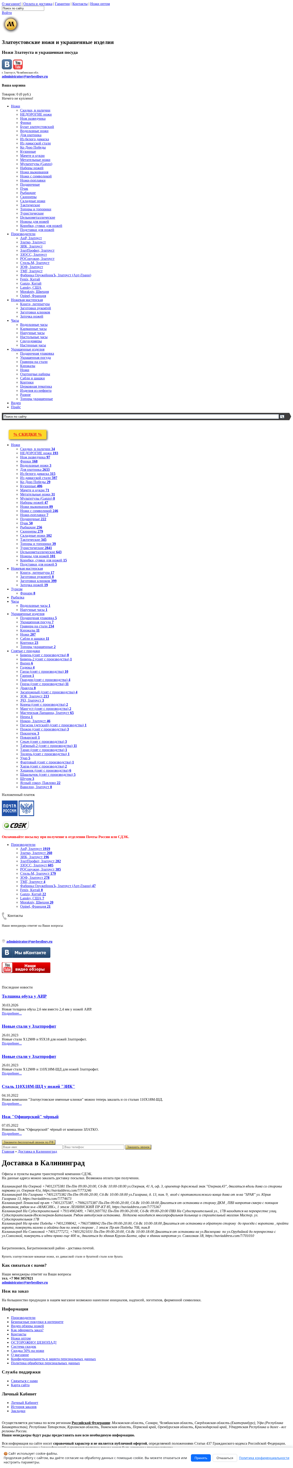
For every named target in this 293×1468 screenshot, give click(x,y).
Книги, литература (35, 304)
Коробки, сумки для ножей (41, 226)
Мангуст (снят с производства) (45, 709)
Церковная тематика (36, 386)
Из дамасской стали (35, 143)
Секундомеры (31, 341)
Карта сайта (20, 1385)
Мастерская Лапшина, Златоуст (47, 713)
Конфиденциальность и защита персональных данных (53, 1359)
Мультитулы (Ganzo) (36, 164)
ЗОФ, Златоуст (31, 267)
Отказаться (225, 1458)
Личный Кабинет (24, 1403)
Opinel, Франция (33, 296)
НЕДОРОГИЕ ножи (36, 114)
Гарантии (62, 4)
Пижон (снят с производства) (44, 729)
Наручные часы (32, 333)
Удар (25, 758)
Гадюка (27, 667)
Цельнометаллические (37, 217)
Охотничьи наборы (35, 374)
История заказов (24, 1407)
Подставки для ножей (37, 230)
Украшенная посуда (35, 358)
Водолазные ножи (34, 131)
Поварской (30, 737)
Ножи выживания (34, 172)
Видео (16, 403)
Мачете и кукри (32, 156)
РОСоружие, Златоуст (37, 259)
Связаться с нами (24, 1381)
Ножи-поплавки (33, 180)
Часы (15, 320)
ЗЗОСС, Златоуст (33, 254)
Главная (8, 1151)
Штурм (27, 779)
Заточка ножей (31, 316)
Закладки (18, 1411)
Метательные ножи (35, 160)
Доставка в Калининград (37, 1151)
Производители (23, 234)
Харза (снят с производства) (43, 766)
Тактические (30, 205)
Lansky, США (30, 287)
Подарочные (30, 184)
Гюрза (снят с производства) (44, 684)
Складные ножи (32, 201)
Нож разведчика (33, 118)
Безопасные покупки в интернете (37, 1322)
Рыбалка (17, 597)
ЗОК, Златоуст (34, 696)
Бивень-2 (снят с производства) (46, 659)
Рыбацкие (28, 193)
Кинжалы (27, 366)
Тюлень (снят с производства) (45, 754)
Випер (26, 663)
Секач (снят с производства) (43, 742)
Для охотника (30, 135)
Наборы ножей (31, 168)
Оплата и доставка (37, 4)
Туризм (16, 589)
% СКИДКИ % (27, 434)
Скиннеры (28, 197)
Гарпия (27, 676)
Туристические (32, 213)
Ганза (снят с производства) (44, 671)
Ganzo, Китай (30, 283)
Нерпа (26, 717)
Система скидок (23, 1346)
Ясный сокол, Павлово (40, 783)
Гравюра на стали (34, 362)
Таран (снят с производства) (43, 750)
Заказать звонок (138, 1147)
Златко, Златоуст (33, 242)
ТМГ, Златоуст (31, 271)
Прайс (16, 407)
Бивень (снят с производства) (44, 655)
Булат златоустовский (37, 127)
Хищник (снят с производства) (45, 770)
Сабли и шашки (32, 378)
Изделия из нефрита (36, 390)
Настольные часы (34, 337)
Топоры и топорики (35, 209)
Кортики (27, 382)
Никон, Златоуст (35, 721)
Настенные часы (33, 345)
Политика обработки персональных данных (45, 1363)
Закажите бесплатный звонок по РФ (29, 1142)
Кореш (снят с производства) (44, 704)
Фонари (27, 593)
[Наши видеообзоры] (18, 68)
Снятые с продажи (25, 651)
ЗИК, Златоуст (31, 246)
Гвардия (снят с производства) (45, 680)
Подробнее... (12, 1013)
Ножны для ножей (34, 221)
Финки (25, 123)
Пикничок (29, 733)
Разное (25, 395)
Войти (7, 13)
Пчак (24, 189)
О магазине (20, 1355)
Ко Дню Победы (33, 147)
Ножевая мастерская (27, 300)
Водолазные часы (34, 325)
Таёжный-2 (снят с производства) (48, 746)
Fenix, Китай (30, 279)
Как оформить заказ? (27, 1330)
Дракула (28, 688)
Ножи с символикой (36, 176)
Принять (201, 1458)
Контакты (80, 4)
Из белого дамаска (34, 139)
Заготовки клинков (35, 312)
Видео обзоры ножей (27, 1326)
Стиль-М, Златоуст (34, 263)
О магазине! (11, 4)
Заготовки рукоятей (35, 308)
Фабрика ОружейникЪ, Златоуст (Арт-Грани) (55, 275)
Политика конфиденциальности (264, 1458)
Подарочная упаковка (37, 353)
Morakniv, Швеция (34, 292)
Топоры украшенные (36, 399)
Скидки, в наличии (35, 110)
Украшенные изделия (27, 349)
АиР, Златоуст (31, 238)
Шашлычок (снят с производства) (48, 774)
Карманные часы (33, 329)
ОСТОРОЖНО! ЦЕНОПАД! (34, 1342)
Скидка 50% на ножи (27, 1351)
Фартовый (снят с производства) (47, 762)
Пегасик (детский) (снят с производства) (53, 725)
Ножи (15, 106)
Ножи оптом (100, 4)
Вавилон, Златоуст (36, 787)
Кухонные (28, 151)
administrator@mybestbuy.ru (25, 76)
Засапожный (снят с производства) (48, 692)
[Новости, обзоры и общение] (7, 68)
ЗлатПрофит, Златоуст (37, 250)
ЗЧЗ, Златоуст (32, 700)
